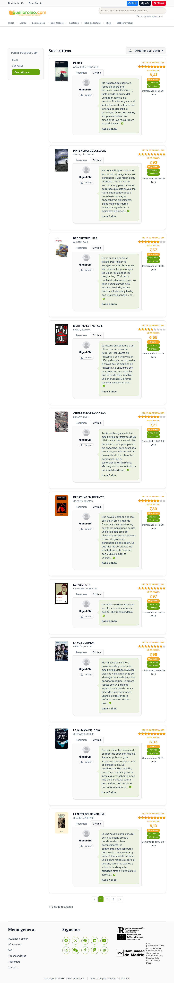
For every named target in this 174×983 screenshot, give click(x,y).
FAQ (10, 950)
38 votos (153, 604)
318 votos (153, 517)
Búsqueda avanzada (151, 16)
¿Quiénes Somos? (18, 938)
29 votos (153, 345)
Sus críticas (21, 72)
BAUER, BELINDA (81, 329)
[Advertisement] (87, 37)
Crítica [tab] (97, 72)
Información (14, 944)
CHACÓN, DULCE (82, 646)
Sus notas (17, 65)
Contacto (13, 967)
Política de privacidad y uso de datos (110, 978)
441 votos (153, 834)
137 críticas (153, 436)
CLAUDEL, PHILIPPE (83, 818)
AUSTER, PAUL (81, 242)
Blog (108, 23)
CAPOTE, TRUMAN (83, 501)
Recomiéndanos (17, 955)
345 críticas (153, 86)
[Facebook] (66, 941)
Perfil (15, 60)
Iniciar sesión (18, 3)
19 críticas (153, 174)
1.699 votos (153, 433)
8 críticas (153, 349)
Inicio (11, 23)
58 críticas (153, 261)
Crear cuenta (35, 3)
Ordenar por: (147, 50)
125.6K (160, 3)
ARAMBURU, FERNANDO (85, 67)
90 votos (153, 750)
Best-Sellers (57, 23)
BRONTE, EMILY (81, 417)
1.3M (134, 3)
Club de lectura (92, 23)
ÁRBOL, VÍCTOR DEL (84, 154)
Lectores (74, 23)
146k (146, 3)
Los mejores (38, 23)
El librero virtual (125, 23)
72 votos (153, 170)
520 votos (153, 662)
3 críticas (153, 608)
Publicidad (14, 961)
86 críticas (153, 837)
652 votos (153, 258)
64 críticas (153, 666)
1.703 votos (153, 83)
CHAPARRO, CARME (83, 734)
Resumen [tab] (81, 72)
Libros (23, 23)
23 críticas (153, 520)
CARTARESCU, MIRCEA (85, 588)
